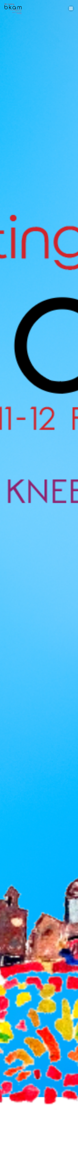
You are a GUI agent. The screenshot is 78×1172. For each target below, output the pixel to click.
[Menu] (71, 8)
